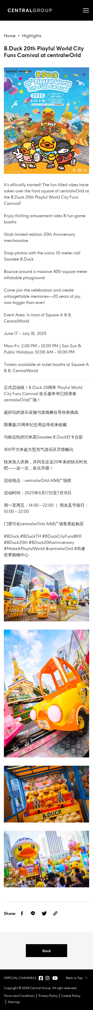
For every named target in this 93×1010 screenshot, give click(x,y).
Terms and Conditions (19, 995)
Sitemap (14, 1002)
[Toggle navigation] (86, 10)
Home (10, 36)
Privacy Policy (48, 995)
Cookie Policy (70, 995)
